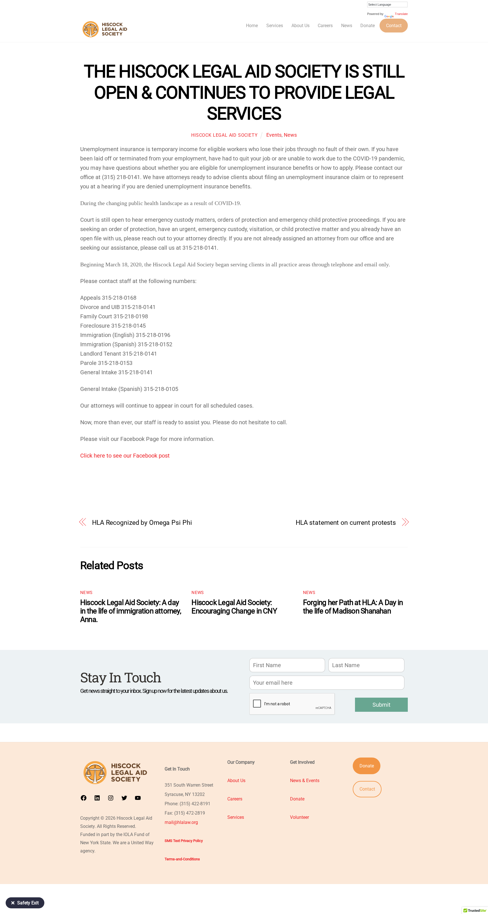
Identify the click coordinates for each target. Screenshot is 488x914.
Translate (401, 14)
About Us (300, 25)
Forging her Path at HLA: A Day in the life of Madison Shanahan (353, 606)
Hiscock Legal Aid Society (224, 135)
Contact (394, 25)
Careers (325, 25)
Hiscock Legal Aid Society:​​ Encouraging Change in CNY (234, 606)
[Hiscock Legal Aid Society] (106, 37)
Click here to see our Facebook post (125, 455)
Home (252, 25)
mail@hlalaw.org (181, 822)
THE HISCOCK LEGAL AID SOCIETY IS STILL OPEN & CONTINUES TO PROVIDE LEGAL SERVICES (244, 92)
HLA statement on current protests (346, 522)
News (346, 25)
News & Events (304, 780)
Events (274, 135)
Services (274, 25)
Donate (367, 25)
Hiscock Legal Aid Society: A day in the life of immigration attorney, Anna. (130, 611)
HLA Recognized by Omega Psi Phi (142, 522)
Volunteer (299, 817)
